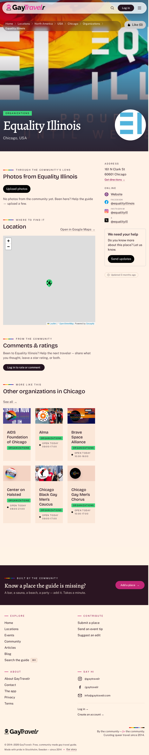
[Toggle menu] (139, 8)
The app (10, 691)
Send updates (121, 259)
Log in (126, 8)
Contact (10, 685)
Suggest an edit (89, 635)
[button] (49, 283)
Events (9, 635)
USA (60, 23)
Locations (24, 23)
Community (12, 641)
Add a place (129, 585)
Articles (10, 647)
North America (44, 23)
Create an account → (91, 714)
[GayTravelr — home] (21, 732)
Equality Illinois (15, 28)
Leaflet (52, 323)
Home (9, 23)
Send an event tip (90, 629)
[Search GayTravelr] (112, 8)
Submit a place (89, 623)
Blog (7, 654)
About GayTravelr (17, 679)
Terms (8, 703)
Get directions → (115, 179)
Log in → (83, 709)
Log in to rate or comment (23, 367)
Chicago (73, 23)
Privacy (9, 697)
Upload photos (16, 189)
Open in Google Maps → (77, 229)
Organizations (91, 23)
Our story (71, 749)
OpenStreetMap (66, 323)
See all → (10, 402)
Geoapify (90, 323)
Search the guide (20, 660)
